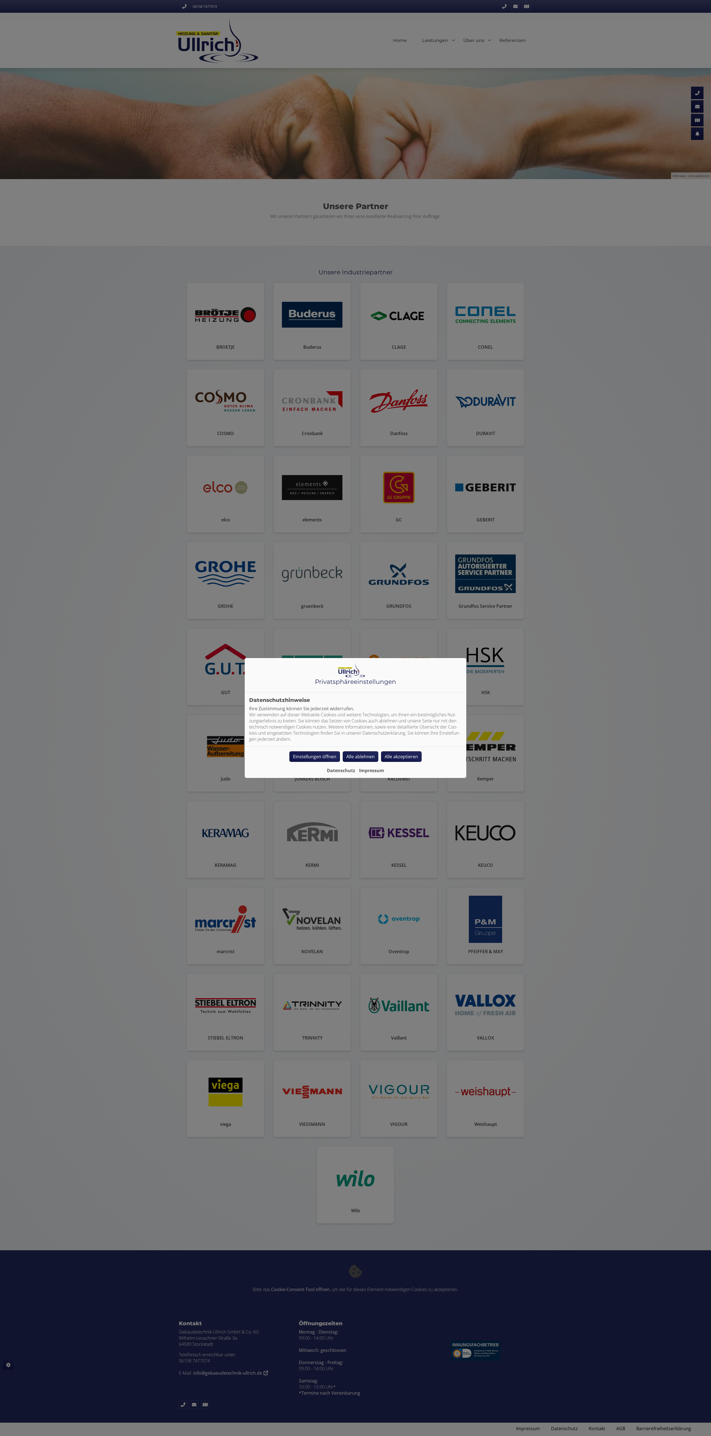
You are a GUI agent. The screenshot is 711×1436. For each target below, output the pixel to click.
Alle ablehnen (360, 757)
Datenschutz (341, 770)
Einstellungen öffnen (314, 757)
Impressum (371, 770)
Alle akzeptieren (401, 757)
